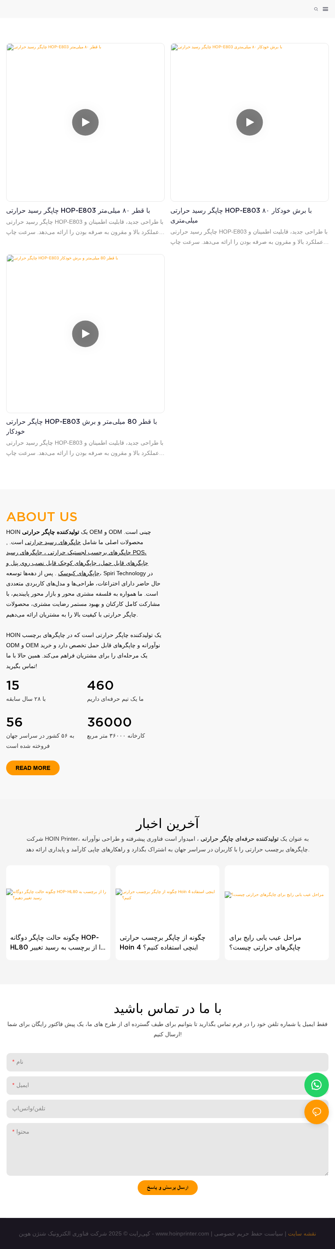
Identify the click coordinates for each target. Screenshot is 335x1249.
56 (14, 722)
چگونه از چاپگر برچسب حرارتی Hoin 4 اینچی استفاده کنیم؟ (162, 942)
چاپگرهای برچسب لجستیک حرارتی (89, 552)
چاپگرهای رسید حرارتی (53, 542)
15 (13, 685)
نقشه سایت (302, 1233)
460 (100, 685)
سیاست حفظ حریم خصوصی (248, 1233)
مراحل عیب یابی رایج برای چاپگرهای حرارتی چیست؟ (265, 942)
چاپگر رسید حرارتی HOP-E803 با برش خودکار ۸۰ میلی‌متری (241, 215)
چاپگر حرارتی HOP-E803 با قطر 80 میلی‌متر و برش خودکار (81, 426)
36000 (109, 722)
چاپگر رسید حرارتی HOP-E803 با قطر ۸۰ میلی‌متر (78, 210)
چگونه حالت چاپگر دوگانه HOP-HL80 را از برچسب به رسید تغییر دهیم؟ (57, 943)
